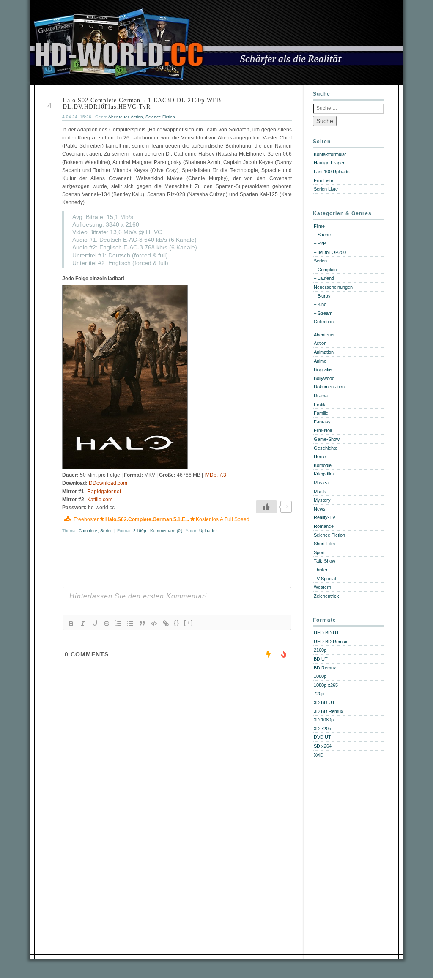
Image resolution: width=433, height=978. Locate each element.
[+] (188, 623)
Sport (319, 552)
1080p (320, 676)
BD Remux (325, 667)
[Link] (166, 623)
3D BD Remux (328, 711)
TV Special (325, 578)
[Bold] (71, 623)
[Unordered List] (130, 623)
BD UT (321, 658)
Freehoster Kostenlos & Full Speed (161, 519)
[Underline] (95, 623)
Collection (324, 321)
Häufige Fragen (329, 162)
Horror (320, 456)
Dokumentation (329, 386)
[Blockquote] (142, 623)
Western (322, 587)
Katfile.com (99, 500)
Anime (320, 360)
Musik (320, 491)
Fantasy (322, 421)
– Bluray (322, 295)
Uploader (208, 530)
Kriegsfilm (324, 473)
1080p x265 (326, 685)
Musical (321, 482)
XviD (318, 754)
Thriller (321, 569)
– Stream (323, 313)
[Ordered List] (118, 623)
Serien (106, 530)
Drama (321, 395)
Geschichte (325, 448)
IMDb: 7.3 (215, 475)
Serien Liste (326, 188)
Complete (88, 530)
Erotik (320, 404)
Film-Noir (323, 430)
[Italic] (83, 623)
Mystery (322, 500)
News (320, 508)
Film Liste (323, 180)
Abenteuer (118, 117)
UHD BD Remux (331, 641)
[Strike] (106, 623)
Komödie (323, 465)
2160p (139, 530)
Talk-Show (324, 560)
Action (137, 117)
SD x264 (323, 746)
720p (319, 693)
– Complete (325, 269)
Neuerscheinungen (333, 287)
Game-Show (327, 439)
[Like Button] (266, 506)
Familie (321, 412)
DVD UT (322, 737)
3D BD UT (324, 702)
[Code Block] (154, 623)
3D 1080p (324, 719)
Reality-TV (324, 517)
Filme (319, 226)
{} (177, 623)
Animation (324, 352)
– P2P (320, 243)
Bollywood (324, 378)
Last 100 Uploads (332, 171)
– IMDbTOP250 (330, 252)
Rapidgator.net (104, 491)
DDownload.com (108, 483)
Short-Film (324, 543)
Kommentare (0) (167, 530)
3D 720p (322, 728)
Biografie (323, 369)
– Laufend (324, 278)
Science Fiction (160, 117)
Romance (324, 526)
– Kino (320, 304)
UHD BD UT (326, 632)
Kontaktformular (330, 154)
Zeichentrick (326, 595)
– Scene (322, 234)
